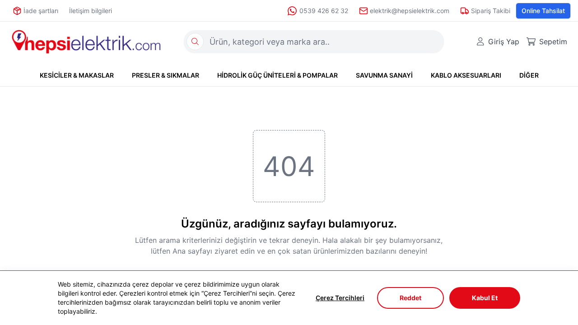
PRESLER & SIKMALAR (165, 75)
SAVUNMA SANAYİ (384, 75)
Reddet (410, 298)
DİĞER (529, 75)
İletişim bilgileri (90, 10)
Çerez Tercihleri (340, 298)
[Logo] (86, 41)
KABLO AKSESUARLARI (466, 75)
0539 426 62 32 (323, 10)
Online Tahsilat (543, 10)
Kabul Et (485, 298)
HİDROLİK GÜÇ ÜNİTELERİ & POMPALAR (277, 75)
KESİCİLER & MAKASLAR (77, 75)
